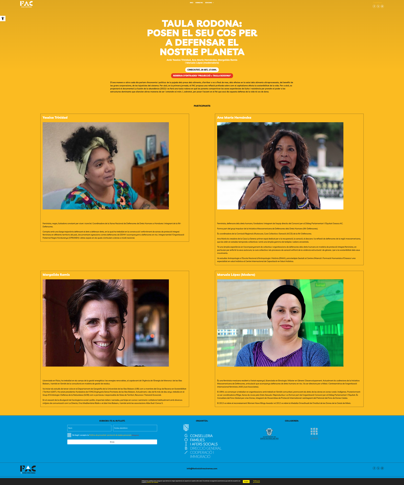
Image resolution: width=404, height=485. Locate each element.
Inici (191, 2)
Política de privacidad (256, 481)
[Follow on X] (378, 6)
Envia (112, 442)
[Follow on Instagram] (382, 6)
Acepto (246, 481)
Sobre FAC (199, 2)
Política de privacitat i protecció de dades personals (110, 435)
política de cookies (152, 482)
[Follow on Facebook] (374, 6)
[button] (2, 18)
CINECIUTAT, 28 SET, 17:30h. (202, 69)
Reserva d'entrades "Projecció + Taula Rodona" (202, 75)
